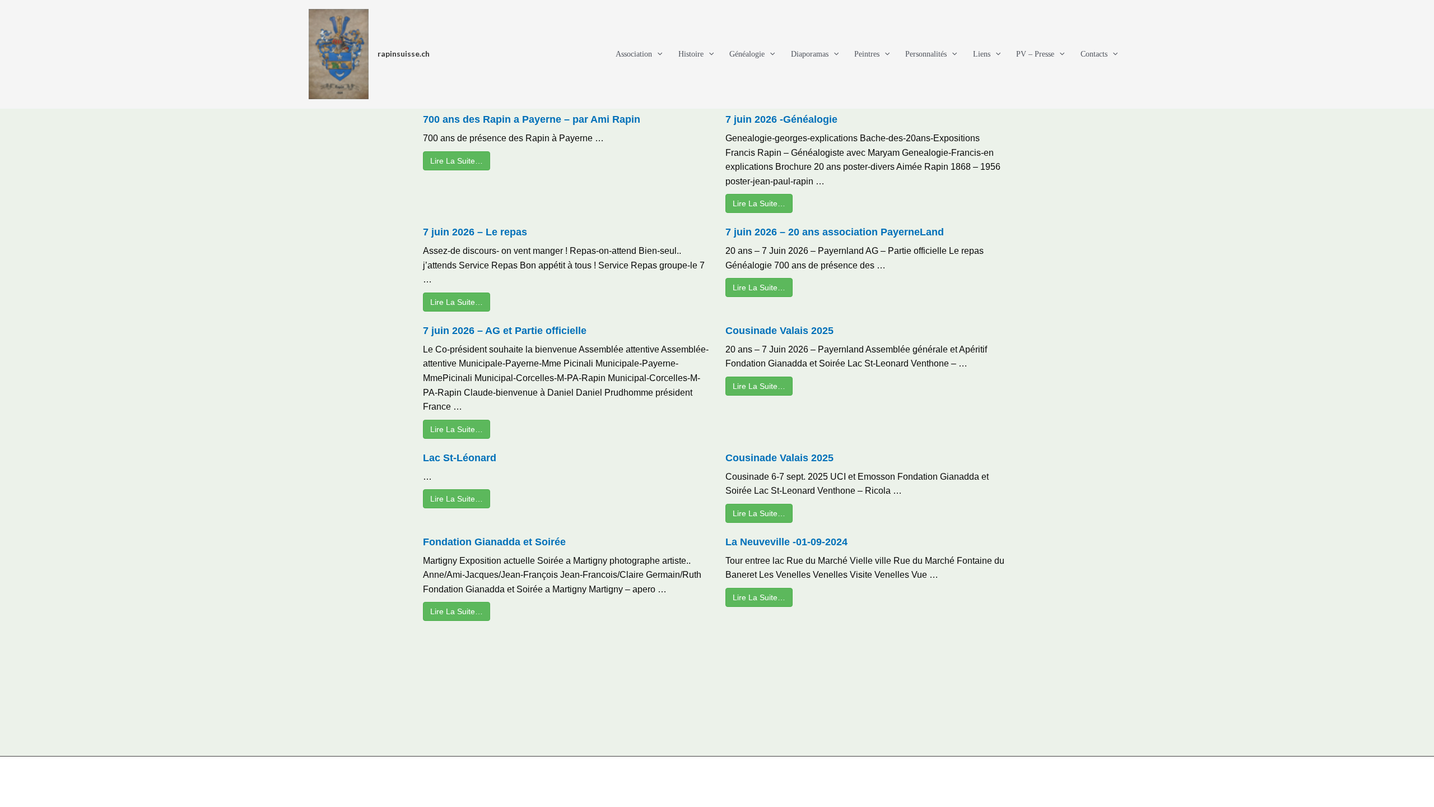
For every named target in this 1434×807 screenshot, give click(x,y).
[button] (657, 54)
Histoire (691, 54)
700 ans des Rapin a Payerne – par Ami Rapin (531, 119)
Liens (981, 54)
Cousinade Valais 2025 (779, 330)
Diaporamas (809, 54)
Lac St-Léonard (459, 457)
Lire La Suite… (456, 160)
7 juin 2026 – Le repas (475, 232)
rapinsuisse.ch (404, 53)
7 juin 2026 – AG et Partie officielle (504, 330)
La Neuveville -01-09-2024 (786, 542)
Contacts (1094, 54)
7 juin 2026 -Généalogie (781, 119)
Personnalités (926, 54)
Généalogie (747, 54)
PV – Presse (1035, 54)
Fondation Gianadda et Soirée (494, 542)
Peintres (866, 54)
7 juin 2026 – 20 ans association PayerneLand (834, 232)
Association (634, 54)
